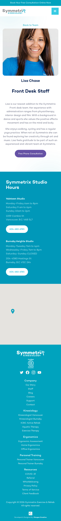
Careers (31, 397)
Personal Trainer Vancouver (30, 460)
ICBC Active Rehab (30, 423)
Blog (30, 393)
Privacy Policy (30, 486)
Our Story (31, 385)
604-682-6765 (16, 229)
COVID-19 (30, 474)
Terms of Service (30, 490)
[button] (55, 11)
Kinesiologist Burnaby (30, 419)
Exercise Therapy (30, 431)
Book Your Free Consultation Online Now (30, 3)
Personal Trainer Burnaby (30, 464)
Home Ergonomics (30, 445)
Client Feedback (30, 494)
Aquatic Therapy (30, 427)
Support (30, 401)
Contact (30, 405)
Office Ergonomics (30, 449)
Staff (30, 389)
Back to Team (30, 25)
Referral (30, 478)
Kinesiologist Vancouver (30, 415)
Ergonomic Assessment (30, 441)
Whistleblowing (30, 482)
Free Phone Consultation (30, 154)
